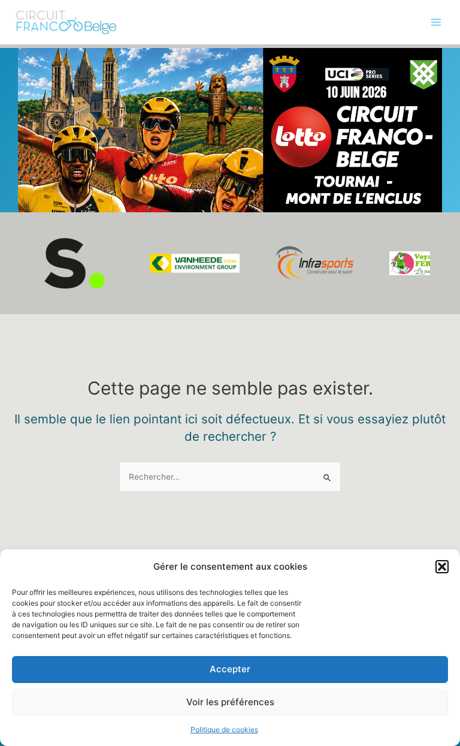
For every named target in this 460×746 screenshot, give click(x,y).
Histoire (26, 135)
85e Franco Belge (46, 86)
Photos (25, 110)
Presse (25, 184)
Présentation (36, 61)
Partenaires (34, 159)
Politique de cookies (224, 729)
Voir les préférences (230, 702)
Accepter (230, 669)
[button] (442, 567)
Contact (27, 209)
